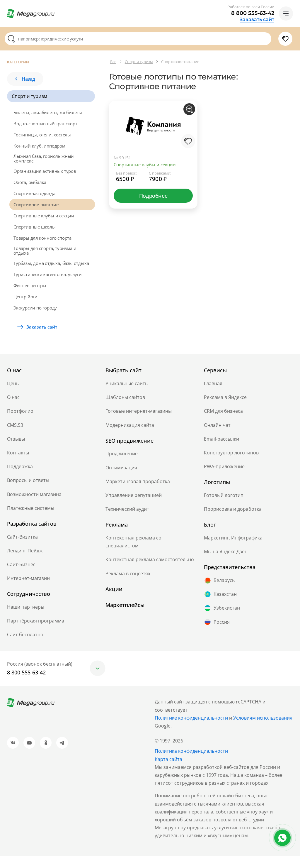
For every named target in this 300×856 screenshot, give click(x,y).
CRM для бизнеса (223, 411)
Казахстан (225, 594)
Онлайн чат (217, 425)
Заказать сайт (257, 19)
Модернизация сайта (129, 425)
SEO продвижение (129, 440)
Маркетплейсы (124, 604)
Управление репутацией (133, 495)
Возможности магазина (34, 494)
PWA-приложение (224, 466)
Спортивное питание (36, 204)
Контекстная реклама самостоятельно (149, 559)
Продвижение (121, 453)
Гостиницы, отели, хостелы (42, 135)
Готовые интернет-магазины (138, 411)
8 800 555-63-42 (252, 13)
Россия (222, 622)
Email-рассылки (221, 439)
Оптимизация (121, 467)
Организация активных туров (44, 171)
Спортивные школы (34, 227)
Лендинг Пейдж (25, 550)
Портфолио (20, 411)
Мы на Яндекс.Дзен (226, 551)
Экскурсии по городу (35, 308)
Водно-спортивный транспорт (45, 123)
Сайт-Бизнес (21, 564)
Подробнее (153, 195)
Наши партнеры (25, 607)
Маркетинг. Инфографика (233, 537)
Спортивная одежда (34, 193)
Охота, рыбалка (29, 182)
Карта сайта (168, 759)
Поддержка (20, 466)
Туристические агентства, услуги (47, 274)
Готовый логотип (223, 495)
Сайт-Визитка (22, 537)
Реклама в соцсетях (127, 573)
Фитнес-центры (29, 285)
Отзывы (16, 439)
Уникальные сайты (127, 383)
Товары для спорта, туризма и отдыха (44, 250)
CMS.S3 (15, 425)
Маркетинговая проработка (137, 481)
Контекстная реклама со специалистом (133, 541)
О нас (13, 397)
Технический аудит (127, 509)
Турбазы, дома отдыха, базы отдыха (51, 263)
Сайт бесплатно (25, 634)
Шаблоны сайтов (125, 397)
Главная (213, 383)
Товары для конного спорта (42, 238)
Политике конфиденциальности (191, 718)
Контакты (18, 452)
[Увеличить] (189, 109)
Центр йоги (25, 297)
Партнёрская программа (35, 621)
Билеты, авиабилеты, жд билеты (47, 112)
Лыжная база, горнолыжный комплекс (43, 158)
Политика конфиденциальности (191, 751)
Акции (113, 589)
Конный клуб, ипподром (39, 146)
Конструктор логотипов (231, 452)
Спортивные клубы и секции (43, 216)
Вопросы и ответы (28, 480)
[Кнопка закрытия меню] (295, 4)
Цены (13, 383)
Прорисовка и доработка (233, 509)
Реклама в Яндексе (225, 397)
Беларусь (224, 580)
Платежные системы (30, 508)
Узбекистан (227, 608)
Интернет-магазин (28, 578)
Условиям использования (262, 718)
